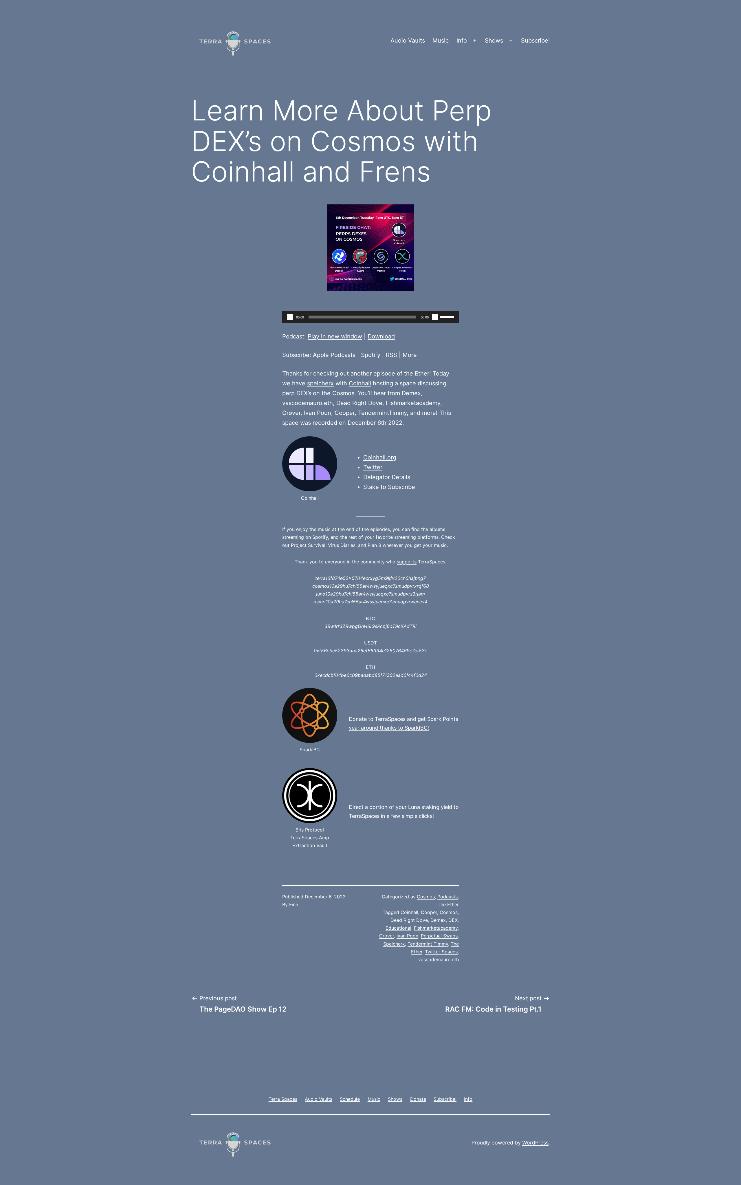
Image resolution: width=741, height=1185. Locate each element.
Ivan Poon (317, 412)
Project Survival (308, 545)
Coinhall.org (379, 457)
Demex (411, 393)
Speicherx (394, 944)
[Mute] (435, 317)
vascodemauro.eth (307, 403)
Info (461, 40)
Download (381, 336)
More (410, 354)
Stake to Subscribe (389, 486)
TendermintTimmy (382, 412)
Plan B (374, 545)
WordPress (535, 1143)
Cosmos (426, 897)
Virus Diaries (341, 545)
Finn (293, 904)
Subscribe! (535, 40)
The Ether (448, 904)
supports (407, 562)
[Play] (290, 317)
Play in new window (335, 336)
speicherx (320, 383)
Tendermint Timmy (428, 944)
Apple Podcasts (334, 354)
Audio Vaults (407, 40)
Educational (398, 928)
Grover (386, 936)
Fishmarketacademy (413, 403)
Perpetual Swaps (439, 936)
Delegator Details (386, 477)
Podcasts (447, 897)
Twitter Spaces (441, 952)
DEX (453, 920)
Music (440, 40)
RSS (391, 354)
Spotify (370, 354)
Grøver (291, 412)
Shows (494, 40)
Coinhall (360, 383)
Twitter (372, 467)
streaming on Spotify (305, 537)
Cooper (345, 412)
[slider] (448, 316)
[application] (370, 317)
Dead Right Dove (359, 403)
